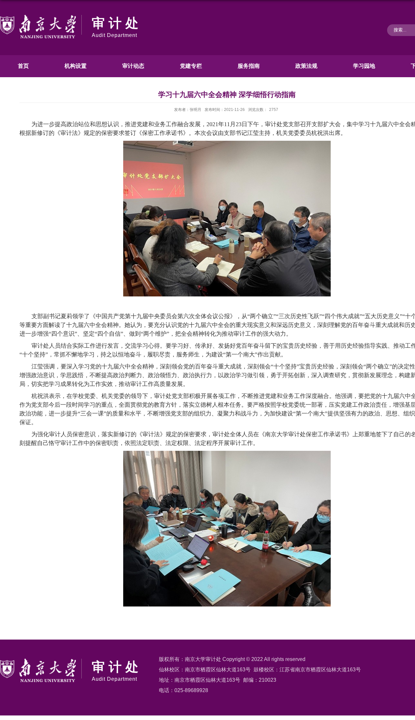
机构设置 (76, 66)
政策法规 (306, 66)
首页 (23, 66)
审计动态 (133, 66)
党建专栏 (191, 66)
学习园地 (364, 66)
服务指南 (249, 66)
